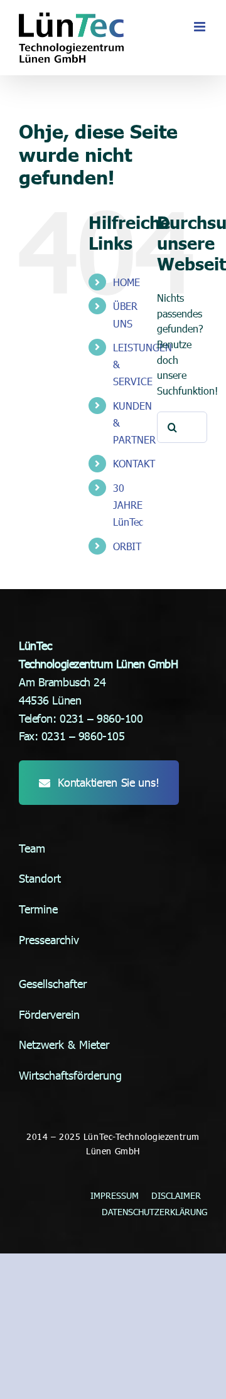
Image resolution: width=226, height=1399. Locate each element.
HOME (126, 282)
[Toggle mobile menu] (200, 26)
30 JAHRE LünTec (128, 504)
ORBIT (127, 546)
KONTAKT (134, 463)
